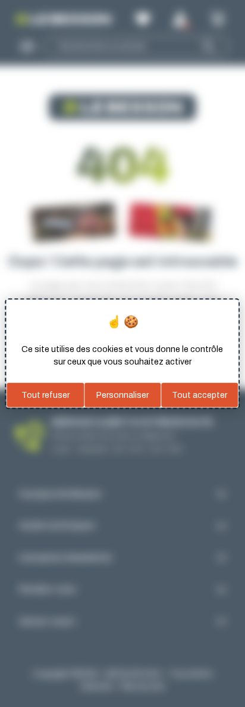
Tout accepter (199, 394)
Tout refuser (45, 394)
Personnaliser (122, 394)
